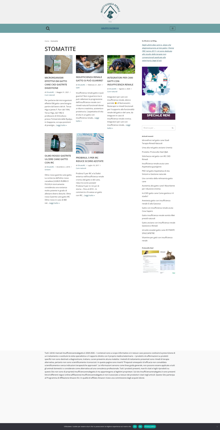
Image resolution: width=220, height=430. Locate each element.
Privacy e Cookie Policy (79, 420)
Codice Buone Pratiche (171, 386)
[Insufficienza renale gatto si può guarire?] (90, 64)
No (140, 426)
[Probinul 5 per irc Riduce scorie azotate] (90, 143)
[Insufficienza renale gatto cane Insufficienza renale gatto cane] (110, 12)
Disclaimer (95, 420)
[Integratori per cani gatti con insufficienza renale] (121, 64)
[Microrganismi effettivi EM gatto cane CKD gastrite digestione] (59, 64)
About (47, 420)
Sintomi (48, 170)
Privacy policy (150, 426)
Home (47, 41)
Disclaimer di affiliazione (111, 420)
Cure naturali (50, 95)
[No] (217, 426)
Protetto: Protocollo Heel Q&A (155, 152)
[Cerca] (48, 28)
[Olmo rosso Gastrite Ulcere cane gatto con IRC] (59, 142)
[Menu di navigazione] (172, 28)
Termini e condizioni (60, 420)
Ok (135, 426)
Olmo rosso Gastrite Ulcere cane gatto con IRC (58, 159)
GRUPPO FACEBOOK (110, 28)
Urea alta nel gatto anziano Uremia (157, 147)
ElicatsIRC (50, 92)
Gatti (78, 88)
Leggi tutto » (61, 125)
